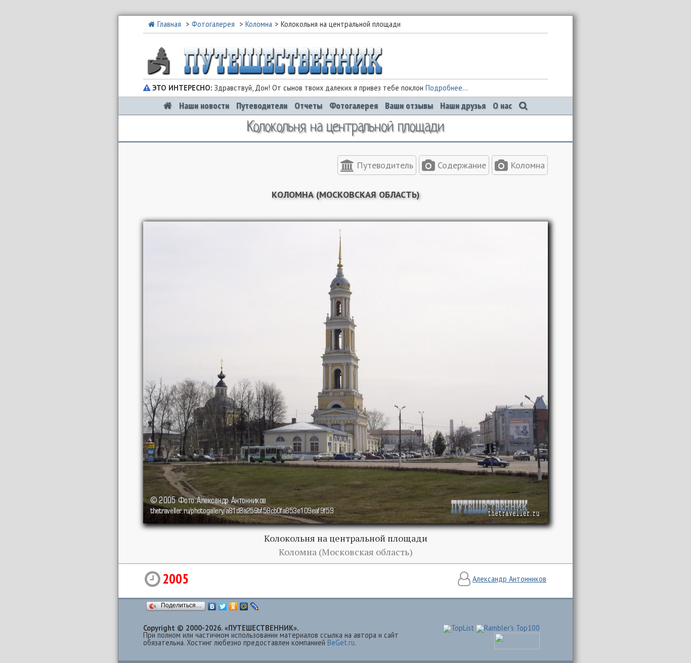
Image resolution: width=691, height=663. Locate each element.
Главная (169, 24)
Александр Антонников (509, 579)
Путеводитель (383, 165)
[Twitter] (223, 606)
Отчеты (308, 105)
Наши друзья (463, 105)
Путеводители (261, 105)
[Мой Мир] (244, 606)
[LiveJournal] (254, 606)
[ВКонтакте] (212, 606)
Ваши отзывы (409, 105)
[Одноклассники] (233, 606)
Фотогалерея (213, 24)
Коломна (258, 24)
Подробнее (443, 88)
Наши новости (204, 105)
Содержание (460, 165)
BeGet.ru (341, 642)
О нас (502, 105)
